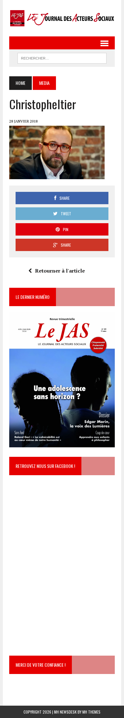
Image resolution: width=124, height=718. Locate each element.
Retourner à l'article (60, 270)
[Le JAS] (62, 18)
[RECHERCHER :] (62, 57)
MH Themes (91, 712)
